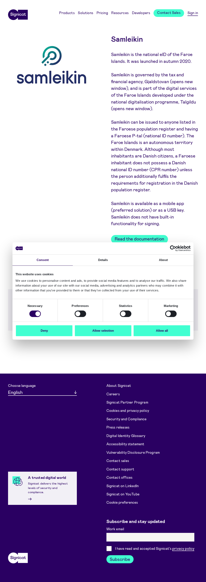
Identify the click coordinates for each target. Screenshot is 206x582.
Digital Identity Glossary (125, 436)
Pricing (102, 13)
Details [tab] (103, 260)
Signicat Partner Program (127, 402)
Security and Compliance (126, 419)
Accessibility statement (125, 444)
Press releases (117, 427)
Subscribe (120, 559)
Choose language (22, 385)
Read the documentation (139, 238)
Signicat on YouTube (122, 494)
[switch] (80, 314)
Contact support (120, 469)
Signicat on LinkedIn (122, 486)
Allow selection (103, 330)
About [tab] (163, 260)
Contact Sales (168, 12)
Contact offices (119, 477)
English (15, 392)
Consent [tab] (43, 260)
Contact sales (117, 461)
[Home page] (18, 13)
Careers (113, 394)
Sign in (192, 13)
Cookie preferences (122, 502)
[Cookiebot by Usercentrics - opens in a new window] (173, 248)
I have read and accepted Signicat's (155, 548)
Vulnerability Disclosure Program (133, 452)
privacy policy (183, 548)
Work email (115, 529)
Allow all (162, 330)
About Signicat (118, 385)
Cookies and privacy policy (127, 410)
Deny (44, 330)
